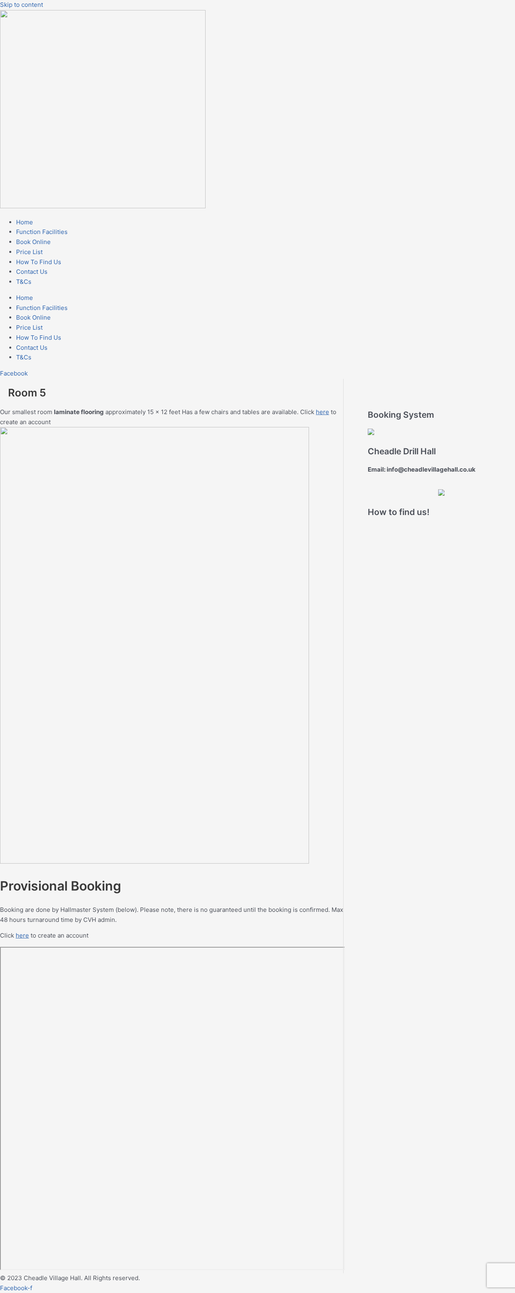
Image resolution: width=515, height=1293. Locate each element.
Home (24, 222)
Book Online (33, 242)
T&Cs (23, 281)
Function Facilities (42, 232)
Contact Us (31, 271)
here (322, 412)
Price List (29, 252)
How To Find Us (38, 262)
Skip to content (21, 4)
